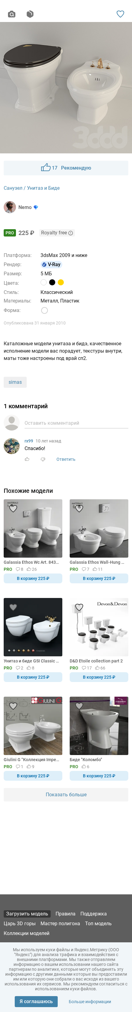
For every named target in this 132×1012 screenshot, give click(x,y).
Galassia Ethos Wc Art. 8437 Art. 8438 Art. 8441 (32, 562)
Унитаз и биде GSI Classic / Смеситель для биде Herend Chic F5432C (32, 660)
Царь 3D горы (20, 923)
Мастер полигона (60, 923)
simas (15, 382)
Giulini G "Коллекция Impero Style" (32, 759)
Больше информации (90, 1001)
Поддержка (93, 914)
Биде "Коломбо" (86, 759)
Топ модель (98, 923)
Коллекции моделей (26, 933)
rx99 (29, 440)
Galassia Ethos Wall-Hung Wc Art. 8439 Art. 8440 (98, 562)
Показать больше (66, 795)
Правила (66, 914)
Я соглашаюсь (36, 1001)
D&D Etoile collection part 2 (96, 660)
